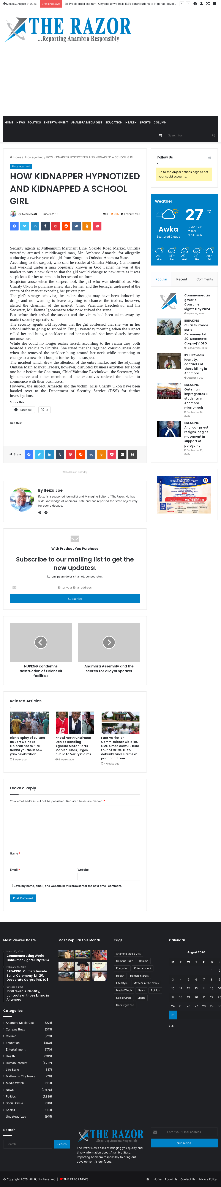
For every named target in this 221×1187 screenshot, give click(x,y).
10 (172, 988)
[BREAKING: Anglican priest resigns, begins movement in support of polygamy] (169, 429)
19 (188, 997)
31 (172, 1015)
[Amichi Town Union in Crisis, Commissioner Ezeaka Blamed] (99, 966)
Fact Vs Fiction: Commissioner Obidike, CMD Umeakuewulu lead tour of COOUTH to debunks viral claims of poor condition (120, 748)
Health (131, 122)
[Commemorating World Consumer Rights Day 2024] (169, 301)
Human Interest (16, 1063)
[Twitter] (24, 226)
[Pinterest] (55, 226)
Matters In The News (20, 1076)
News (20, 122)
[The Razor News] (68, 29)
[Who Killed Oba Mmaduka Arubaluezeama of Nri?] (99, 976)
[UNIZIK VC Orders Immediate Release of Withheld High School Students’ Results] (82, 954)
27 (196, 1006)
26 (188, 1006)
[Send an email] (35, 214)
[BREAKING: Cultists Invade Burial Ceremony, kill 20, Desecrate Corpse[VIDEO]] (169, 326)
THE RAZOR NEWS (75, 1179)
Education (114, 122)
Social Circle (14, 1103)
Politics (34, 122)
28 (204, 1006)
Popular (161, 279)
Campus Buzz (15, 1029)
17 (173, 997)
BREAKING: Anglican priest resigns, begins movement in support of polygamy (196, 434)
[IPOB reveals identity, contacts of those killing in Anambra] (169, 361)
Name (15, 853)
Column (160, 122)
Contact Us (188, 1179)
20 (196, 997)
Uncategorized (34, 157)
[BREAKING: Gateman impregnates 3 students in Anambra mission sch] (169, 391)
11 (180, 988)
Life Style (12, 1069)
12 (188, 988)
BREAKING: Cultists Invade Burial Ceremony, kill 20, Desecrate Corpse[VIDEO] (196, 332)
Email (15, 869)
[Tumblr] (45, 226)
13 (196, 988)
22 (211, 997)
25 (180, 1006)
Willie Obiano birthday (75, 472)
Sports (145, 122)
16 (219, 988)
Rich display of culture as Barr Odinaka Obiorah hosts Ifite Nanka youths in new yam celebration (27, 746)
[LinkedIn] (35, 226)
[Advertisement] (110, 83)
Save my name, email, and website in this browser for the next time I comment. (68, 886)
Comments (204, 279)
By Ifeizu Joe (26, 214)
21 (203, 997)
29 (211, 1006)
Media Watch (15, 1083)
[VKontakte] (76, 226)
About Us (171, 1179)
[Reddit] (66, 226)
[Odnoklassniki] (86, 226)
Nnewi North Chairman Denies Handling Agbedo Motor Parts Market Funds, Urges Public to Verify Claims (73, 746)
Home (9, 122)
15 (211, 988)
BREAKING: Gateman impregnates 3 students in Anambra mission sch (196, 396)
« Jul (172, 1026)
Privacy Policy (208, 1179)
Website (83, 869)
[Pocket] (97, 226)
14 (203, 988)
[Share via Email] (122, 454)
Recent (181, 279)
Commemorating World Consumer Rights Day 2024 (197, 302)
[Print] (132, 454)
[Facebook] (14, 226)
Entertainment (56, 122)
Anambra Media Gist (87, 122)
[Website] (40, 512)
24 (173, 1006)
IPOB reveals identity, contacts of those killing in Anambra (195, 364)
